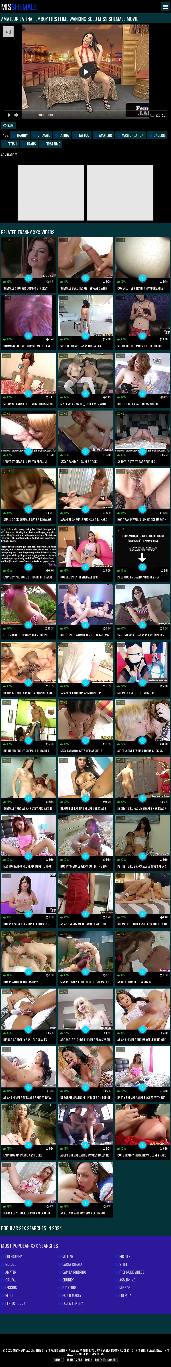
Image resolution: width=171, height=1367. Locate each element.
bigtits (124, 1256)
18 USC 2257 (74, 1359)
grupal (10, 1280)
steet (122, 1264)
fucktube (68, 1287)
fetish (12, 144)
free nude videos (131, 1272)
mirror (124, 1287)
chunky (67, 1280)
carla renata (71, 1264)
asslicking (126, 1280)
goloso (10, 1264)
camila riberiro (73, 1272)
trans (31, 144)
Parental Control (107, 1359)
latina (64, 135)
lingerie (159, 135)
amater (10, 1272)
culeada (124, 1295)
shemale (43, 135)
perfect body (14, 1303)
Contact (58, 1359)
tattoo (83, 135)
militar (67, 1256)
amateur (105, 135)
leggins (10, 1287)
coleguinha (13, 1256)
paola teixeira (72, 1303)
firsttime (52, 144)
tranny (22, 135)
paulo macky (71, 1295)
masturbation (132, 135)
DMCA (88, 1359)
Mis (19, 6)
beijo (8, 1295)
